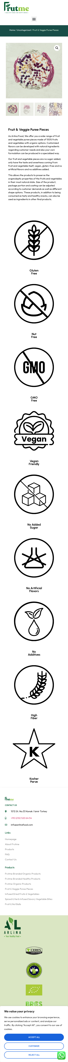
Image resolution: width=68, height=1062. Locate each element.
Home (12, 30)
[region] (34, 1034)
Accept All (34, 1037)
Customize (34, 1046)
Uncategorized (24, 30)
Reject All (34, 1055)
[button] (34, 19)
